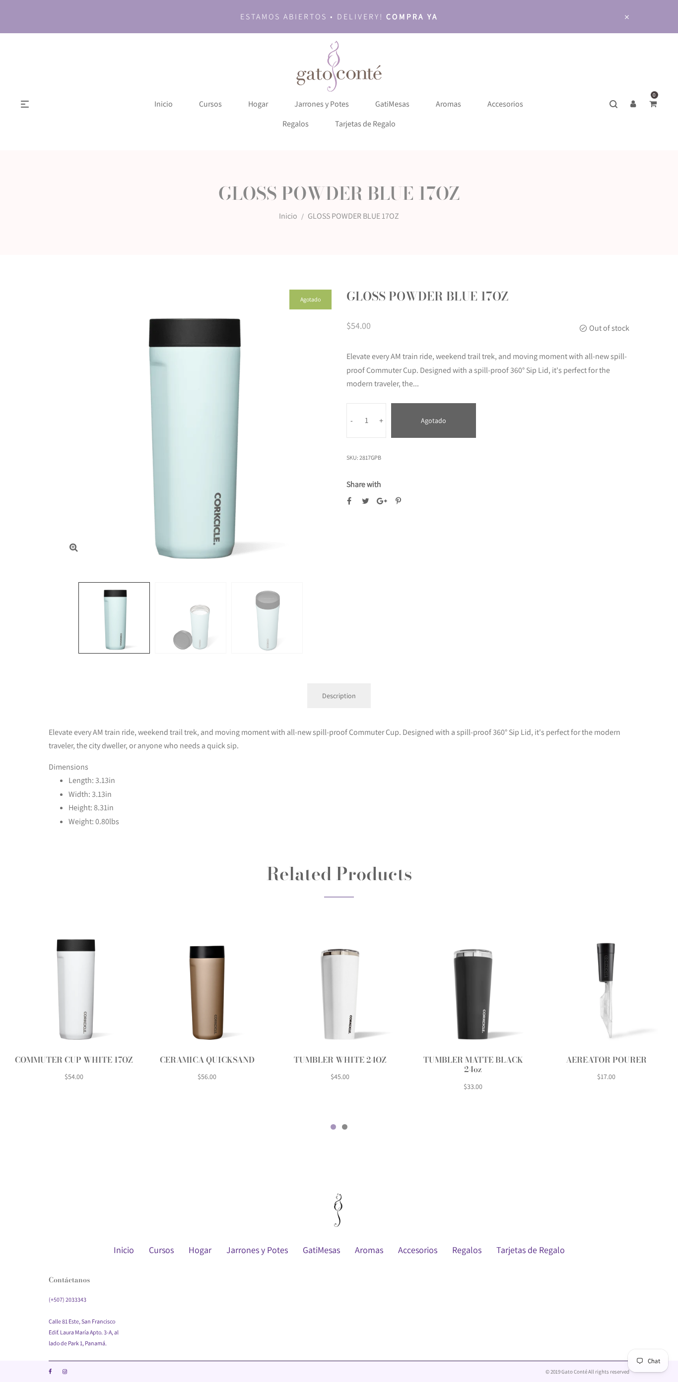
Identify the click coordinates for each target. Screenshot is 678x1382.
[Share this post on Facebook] (349, 501)
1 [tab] (333, 1127)
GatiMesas (321, 1250)
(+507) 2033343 (67, 1299)
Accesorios (417, 1250)
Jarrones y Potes (257, 1250)
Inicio (288, 216)
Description (339, 695)
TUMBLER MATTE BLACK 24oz (473, 1064)
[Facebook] (50, 1371)
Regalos (466, 1250)
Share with (363, 484)
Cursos (161, 1250)
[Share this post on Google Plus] (382, 501)
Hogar (200, 1250)
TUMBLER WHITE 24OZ (340, 1060)
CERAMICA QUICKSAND (207, 1060)
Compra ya (412, 16)
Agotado (433, 420)
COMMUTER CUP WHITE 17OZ (74, 1060)
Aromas (369, 1250)
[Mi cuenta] (633, 104)
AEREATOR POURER (606, 1060)
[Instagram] (65, 1371)
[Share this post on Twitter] (365, 501)
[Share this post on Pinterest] (398, 501)
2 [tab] (344, 1127)
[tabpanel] (73, 1010)
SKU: (352, 457)
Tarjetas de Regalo (530, 1250)
